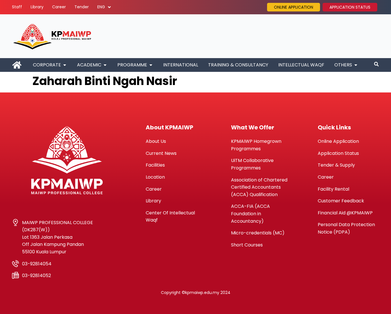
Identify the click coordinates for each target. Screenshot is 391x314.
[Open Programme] (151, 65)
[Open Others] (356, 65)
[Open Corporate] (64, 65)
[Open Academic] (105, 65)
